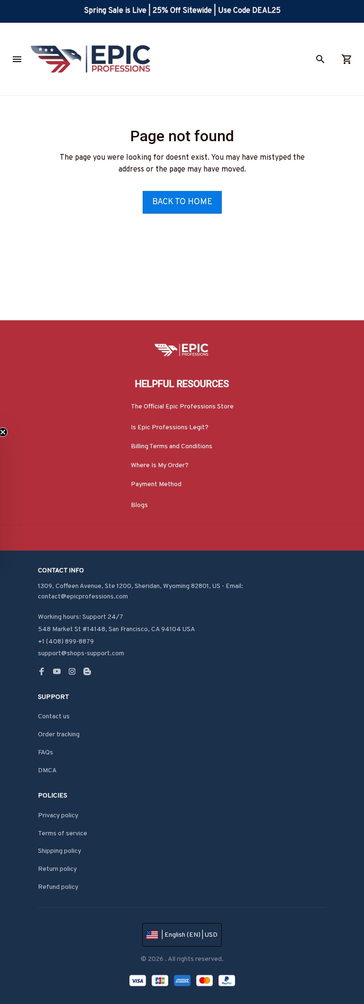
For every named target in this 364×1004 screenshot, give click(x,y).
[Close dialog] (355, 366)
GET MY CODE (182, 492)
